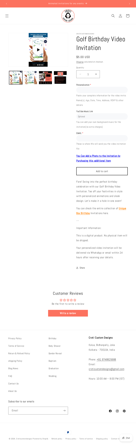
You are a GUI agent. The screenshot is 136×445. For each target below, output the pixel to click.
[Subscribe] (64, 411)
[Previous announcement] (6, 3)
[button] (7, 15)
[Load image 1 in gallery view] (30, 77)
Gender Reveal (55, 353)
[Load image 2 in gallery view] (45, 77)
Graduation (54, 368)
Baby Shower (55, 345)
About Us (12, 391)
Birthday (53, 338)
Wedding (53, 376)
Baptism (52, 360)
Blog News (13, 368)
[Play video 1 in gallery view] (15, 77)
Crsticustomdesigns (24, 439)
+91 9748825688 (106, 359)
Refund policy (57, 439)
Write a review (68, 313)
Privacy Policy (15, 338)
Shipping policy (102, 439)
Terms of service (86, 439)
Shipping (79, 61)
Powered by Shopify (40, 439)
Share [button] (82, 267)
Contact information (119, 439)
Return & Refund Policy (19, 353)
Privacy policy (71, 439)
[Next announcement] (129, 3)
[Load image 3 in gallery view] (60, 77)
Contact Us (13, 383)
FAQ (10, 376)
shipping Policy (15, 360)
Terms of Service (16, 345)
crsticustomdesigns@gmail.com (106, 369)
